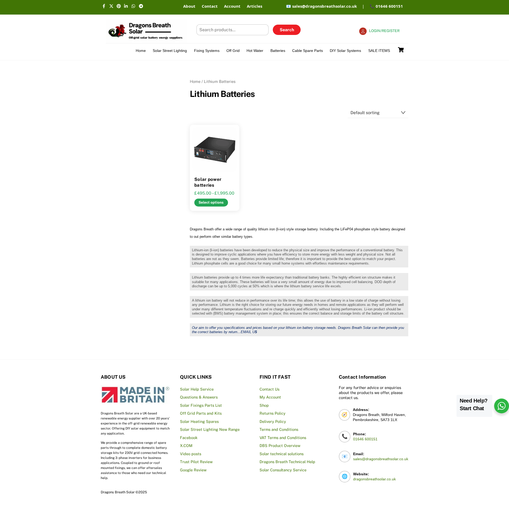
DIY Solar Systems (345, 50)
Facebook (189, 437)
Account (232, 6)
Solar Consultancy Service (283, 470)
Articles (254, 6)
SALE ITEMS (379, 50)
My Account (270, 397)
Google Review (193, 470)
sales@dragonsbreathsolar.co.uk (380, 459)
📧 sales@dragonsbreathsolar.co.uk (321, 6)
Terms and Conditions (279, 429)
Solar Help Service (197, 389)
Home (141, 50)
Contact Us (269, 389)
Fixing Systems (207, 50)
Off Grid (233, 50)
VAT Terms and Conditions (283, 437)
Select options (211, 202)
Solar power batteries (207, 182)
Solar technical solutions (282, 453)
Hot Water (255, 50)
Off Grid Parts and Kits (201, 413)
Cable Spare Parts (307, 50)
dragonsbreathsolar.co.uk (374, 479)
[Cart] (401, 49)
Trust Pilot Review (196, 461)
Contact (210, 6)
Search (287, 29)
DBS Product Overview (280, 445)
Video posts (190, 453)
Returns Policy (273, 413)
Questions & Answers (199, 397)
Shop (264, 405)
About (189, 6)
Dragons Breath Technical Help (287, 461)
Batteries (277, 50)
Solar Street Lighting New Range (210, 429)
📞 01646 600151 (386, 6)
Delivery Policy (273, 421)
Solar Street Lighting (170, 50)
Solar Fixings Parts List (201, 405)
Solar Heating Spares (199, 421)
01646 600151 (365, 439)
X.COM (186, 445)
